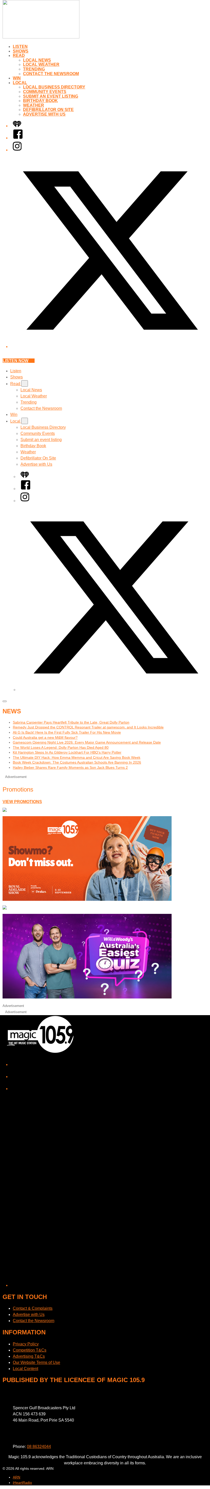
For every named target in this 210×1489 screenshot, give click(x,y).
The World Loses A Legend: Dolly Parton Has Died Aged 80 (61, 747)
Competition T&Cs (29, 1350)
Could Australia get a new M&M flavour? (45, 737)
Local (20, 83)
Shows (20, 51)
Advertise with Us (44, 114)
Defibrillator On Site (48, 109)
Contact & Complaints (32, 1308)
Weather (33, 105)
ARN (16, 1477)
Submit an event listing (50, 96)
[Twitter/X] (110, 346)
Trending (34, 69)
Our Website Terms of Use (36, 1362)
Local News (37, 60)
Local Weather (41, 64)
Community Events (44, 91)
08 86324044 (39, 1446)
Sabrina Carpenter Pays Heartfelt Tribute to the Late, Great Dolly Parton (71, 722)
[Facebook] (18, 138)
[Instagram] (17, 150)
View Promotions (22, 802)
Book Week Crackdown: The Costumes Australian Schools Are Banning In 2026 (77, 762)
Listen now (15, 360)
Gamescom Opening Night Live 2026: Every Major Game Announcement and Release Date (87, 742)
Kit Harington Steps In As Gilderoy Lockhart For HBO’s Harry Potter (67, 752)
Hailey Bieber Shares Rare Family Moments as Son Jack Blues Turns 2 (70, 767)
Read (19, 55)
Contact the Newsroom (51, 74)
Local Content (25, 1368)
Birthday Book (40, 100)
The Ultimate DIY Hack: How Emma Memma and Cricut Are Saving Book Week (76, 757)
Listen (20, 46)
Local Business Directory (54, 87)
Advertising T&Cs (29, 1356)
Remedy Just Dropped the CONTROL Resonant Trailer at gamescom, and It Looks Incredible (88, 727)
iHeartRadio (22, 1483)
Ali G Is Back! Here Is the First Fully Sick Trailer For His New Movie (67, 732)
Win (17, 78)
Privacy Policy (26, 1344)
